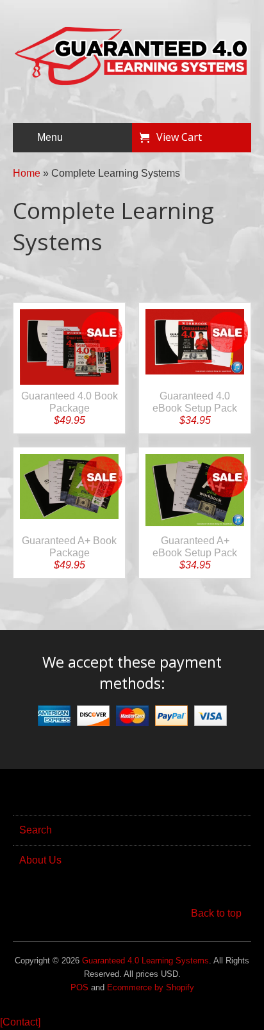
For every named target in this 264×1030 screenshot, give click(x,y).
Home (26, 173)
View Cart (179, 137)
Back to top (216, 913)
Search (35, 830)
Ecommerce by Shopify (150, 987)
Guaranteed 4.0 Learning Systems (145, 960)
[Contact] (20, 1022)
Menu (50, 137)
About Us (40, 860)
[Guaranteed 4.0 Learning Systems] (132, 82)
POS (79, 987)
